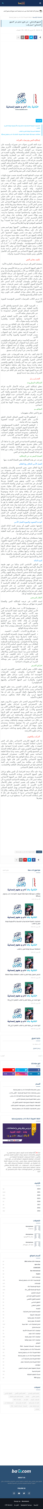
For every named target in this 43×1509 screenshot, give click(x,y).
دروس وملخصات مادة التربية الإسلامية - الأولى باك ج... (24, 1093)
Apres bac (21, 1264)
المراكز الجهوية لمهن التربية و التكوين (21, 1368)
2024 (21, 1189)
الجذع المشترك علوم (34, 1406)
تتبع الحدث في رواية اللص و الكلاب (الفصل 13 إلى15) (24, 1000)
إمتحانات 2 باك (21, 1277)
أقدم (3, 1056)
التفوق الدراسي (21, 1302)
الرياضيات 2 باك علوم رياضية (21, 1336)
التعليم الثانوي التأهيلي (21, 1299)
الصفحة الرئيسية (37, 17)
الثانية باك (26, 1400)
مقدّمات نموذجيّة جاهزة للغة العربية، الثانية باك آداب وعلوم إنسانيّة (20, 134)
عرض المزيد (6, 870)
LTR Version (8, 1505)
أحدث (39, 1056)
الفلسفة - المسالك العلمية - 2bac (21, 1346)
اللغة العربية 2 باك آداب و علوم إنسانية (20, 17)
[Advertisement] (21, 66)
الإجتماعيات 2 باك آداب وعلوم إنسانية (21, 1280)
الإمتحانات (21, 1283)
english (21, 1274)
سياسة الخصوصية (26, 1505)
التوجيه (21, 1308)
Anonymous (29, 1226)
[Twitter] (31, 37)
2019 (21, 1198)
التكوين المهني (21, 1305)
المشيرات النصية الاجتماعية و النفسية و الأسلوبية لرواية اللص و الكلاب (22, 126)
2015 (21, 1211)
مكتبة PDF (21, 1377)
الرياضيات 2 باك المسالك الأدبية (21, 1330)
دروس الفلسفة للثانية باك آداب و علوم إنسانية (26, 1090)
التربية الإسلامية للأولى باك (21, 1289)
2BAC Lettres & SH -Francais (21, 1261)
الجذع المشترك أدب (8, 1403)
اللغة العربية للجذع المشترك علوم (21, 1362)
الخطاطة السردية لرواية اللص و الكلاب (29, 131)
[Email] (22, 37)
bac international (21, 1270)
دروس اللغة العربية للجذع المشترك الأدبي (28, 1099)
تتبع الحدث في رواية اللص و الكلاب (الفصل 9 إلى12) (24, 1026)
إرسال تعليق (36, 1048)
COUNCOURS (21, 1267)
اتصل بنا (16, 1505)
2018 (21, 1201)
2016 (21, 1208)
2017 (21, 1204)
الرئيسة (36, 1505)
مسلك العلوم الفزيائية (21, 1374)
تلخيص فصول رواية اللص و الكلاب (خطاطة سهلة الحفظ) (22, 975)
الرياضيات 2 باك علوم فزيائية (21, 1340)
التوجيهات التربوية (21, 1315)
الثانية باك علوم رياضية (21, 1318)
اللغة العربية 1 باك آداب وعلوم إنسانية (21, 1352)
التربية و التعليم (21, 1293)
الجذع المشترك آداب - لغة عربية (21, 1324)
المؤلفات (21, 1365)
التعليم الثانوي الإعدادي (21, 1296)
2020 (21, 1195)
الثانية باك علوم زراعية (21, 1321)
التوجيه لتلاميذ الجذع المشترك (21, 1311)
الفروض (21, 1343)
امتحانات (37, 1409)
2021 (21, 1192)
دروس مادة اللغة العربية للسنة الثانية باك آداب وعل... (24, 1096)
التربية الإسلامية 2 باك (21, 1286)
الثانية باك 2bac (17, 1400)
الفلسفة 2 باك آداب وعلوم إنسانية (21, 1349)
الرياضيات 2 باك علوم (21, 1333)
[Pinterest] (27, 37)
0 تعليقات (19, 30)
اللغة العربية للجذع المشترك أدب (21, 1358)
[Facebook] (35, 37)
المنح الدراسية (21, 1371)
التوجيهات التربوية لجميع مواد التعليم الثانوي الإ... (26, 1102)
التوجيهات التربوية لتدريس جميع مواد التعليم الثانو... (25, 1105)
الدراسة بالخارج (21, 1327)
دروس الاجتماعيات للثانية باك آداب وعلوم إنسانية (26, 1108)
